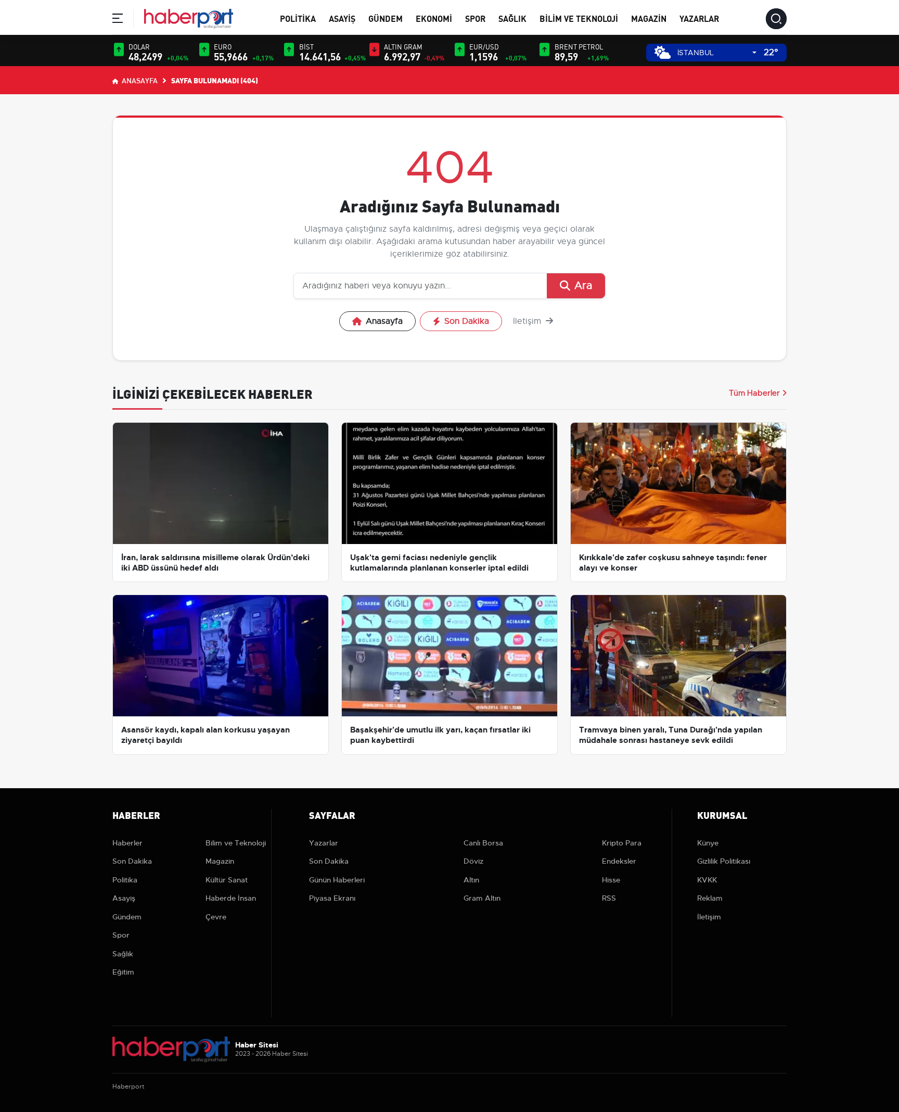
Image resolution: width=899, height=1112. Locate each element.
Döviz (473, 861)
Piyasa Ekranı (332, 898)
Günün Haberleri (337, 879)
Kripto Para (621, 843)
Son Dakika (466, 321)
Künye (707, 843)
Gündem (385, 18)
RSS (609, 898)
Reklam (710, 898)
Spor (475, 18)
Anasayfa (139, 80)
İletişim (528, 321)
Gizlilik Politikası (723, 861)
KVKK (707, 879)
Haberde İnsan (231, 898)
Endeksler (619, 861)
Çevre (216, 916)
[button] (117, 20)
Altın (471, 879)
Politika (298, 18)
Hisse (611, 879)
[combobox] (717, 52)
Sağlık (512, 18)
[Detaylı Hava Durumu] (662, 52)
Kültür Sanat (227, 879)
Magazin (648, 18)
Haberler (127, 843)
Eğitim (123, 972)
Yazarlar (699, 18)
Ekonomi (434, 18)
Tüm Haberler (754, 393)
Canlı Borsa (483, 843)
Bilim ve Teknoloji (579, 18)
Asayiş (342, 18)
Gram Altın (482, 898)
